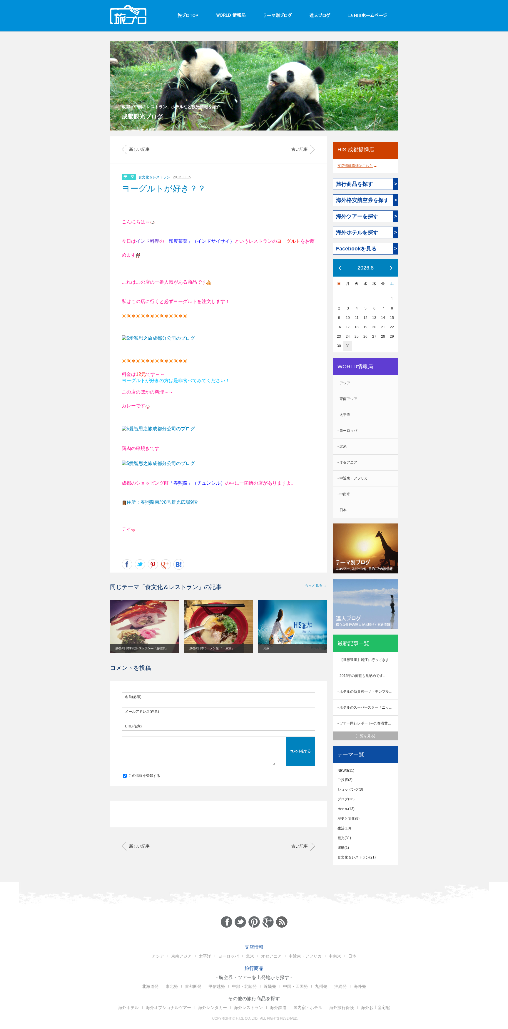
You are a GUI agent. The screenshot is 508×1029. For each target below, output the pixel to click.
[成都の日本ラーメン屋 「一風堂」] (218, 625)
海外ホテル (128, 1007)
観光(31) (344, 838)
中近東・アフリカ (305, 956)
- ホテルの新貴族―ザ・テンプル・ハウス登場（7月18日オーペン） (367, 692)
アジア (158, 956)
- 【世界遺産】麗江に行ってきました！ (367, 660)
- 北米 (342, 446)
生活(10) (344, 828)
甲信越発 (216, 986)
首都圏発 (193, 986)
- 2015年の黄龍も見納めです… (362, 676)
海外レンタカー (212, 1007)
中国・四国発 (295, 986)
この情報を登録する (144, 776)
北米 (250, 956)
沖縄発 (340, 986)
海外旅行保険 (341, 1007)
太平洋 (205, 956)
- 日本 (342, 510)
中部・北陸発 (244, 986)
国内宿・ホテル (307, 1007)
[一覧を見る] (365, 736)
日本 (352, 956)
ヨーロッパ (228, 956)
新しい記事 (139, 149)
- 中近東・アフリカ (352, 478)
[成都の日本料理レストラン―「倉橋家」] (144, 625)
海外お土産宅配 (375, 1007)
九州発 (321, 986)
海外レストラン (248, 1007)
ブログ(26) (346, 799)
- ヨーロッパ (347, 431)
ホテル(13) (346, 809)
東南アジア (181, 956)
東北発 (172, 986)
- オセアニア (347, 462)
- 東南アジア (347, 399)
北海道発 (150, 986)
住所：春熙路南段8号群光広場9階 (162, 502)
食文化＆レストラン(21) (356, 857)
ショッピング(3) (350, 789)
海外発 (360, 986)
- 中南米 (343, 494)
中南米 (335, 956)
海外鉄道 (278, 1007)
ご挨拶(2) (344, 780)
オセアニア (271, 956)
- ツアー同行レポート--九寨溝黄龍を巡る (367, 723)
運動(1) (343, 848)
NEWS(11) (345, 771)
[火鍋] (292, 625)
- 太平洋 (343, 415)
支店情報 (254, 947)
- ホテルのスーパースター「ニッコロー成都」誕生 (367, 707)
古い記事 (299, 149)
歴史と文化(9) (348, 818)
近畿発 (270, 986)
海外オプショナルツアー (168, 1007)
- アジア (343, 383)
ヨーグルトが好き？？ (164, 188)
